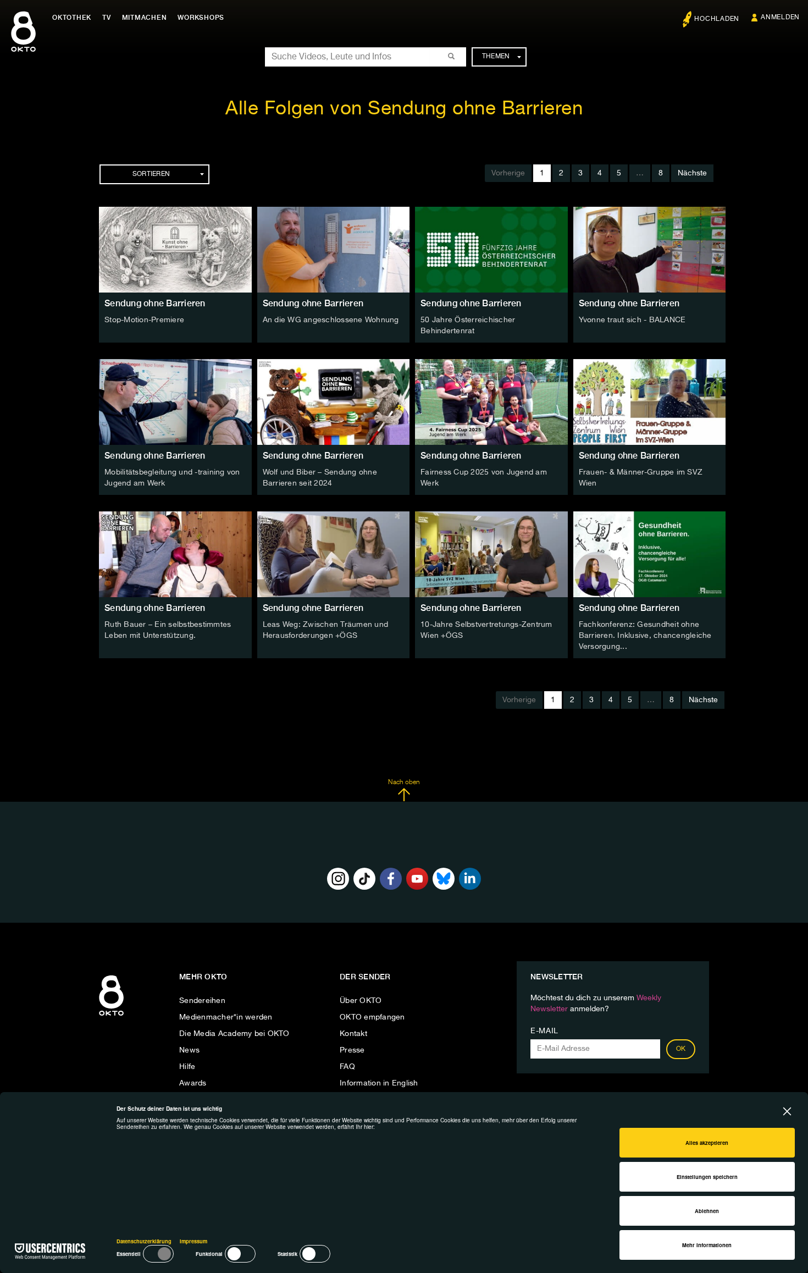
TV (106, 17)
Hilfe (187, 1067)
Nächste (692, 173)
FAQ (347, 1067)
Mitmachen (144, 17)
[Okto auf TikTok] (364, 879)
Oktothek (71, 17)
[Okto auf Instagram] (338, 879)
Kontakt (353, 1034)
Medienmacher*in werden (226, 1017)
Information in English (379, 1083)
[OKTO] (23, 41)
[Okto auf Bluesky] (444, 879)
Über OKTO (360, 1001)
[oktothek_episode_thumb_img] (175, 250)
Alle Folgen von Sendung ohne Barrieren (404, 109)
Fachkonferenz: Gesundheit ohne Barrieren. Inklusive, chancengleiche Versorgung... (645, 636)
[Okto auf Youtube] (417, 879)
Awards (193, 1083)
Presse (352, 1050)
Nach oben (403, 782)
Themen (496, 56)
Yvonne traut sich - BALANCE (632, 320)
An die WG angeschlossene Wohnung (331, 320)
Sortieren (151, 174)
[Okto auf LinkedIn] (470, 879)
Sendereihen (202, 1001)
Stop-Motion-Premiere (144, 320)
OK (681, 1049)
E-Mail (544, 1031)
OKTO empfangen (372, 1017)
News (189, 1050)
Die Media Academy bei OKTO (234, 1034)
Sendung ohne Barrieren (155, 303)
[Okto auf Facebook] (391, 879)
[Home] (111, 1016)
